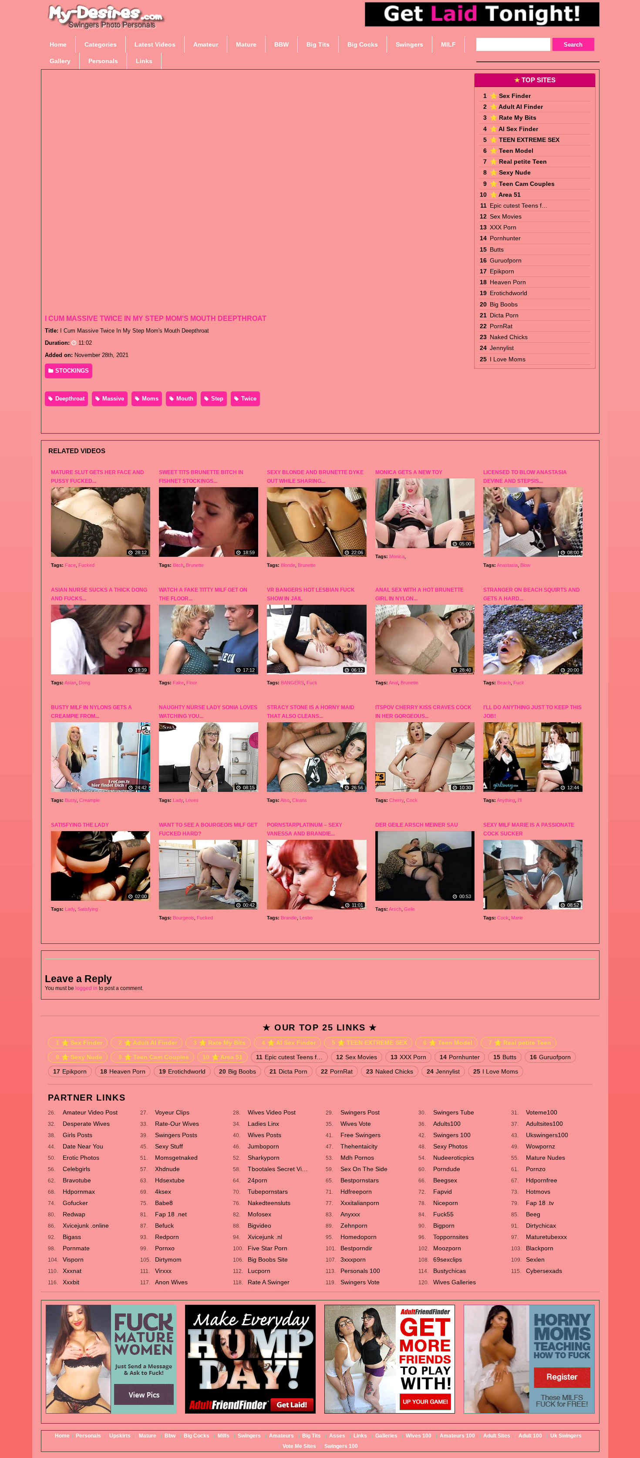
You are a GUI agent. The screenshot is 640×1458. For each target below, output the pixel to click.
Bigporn (444, 1225)
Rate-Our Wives (177, 1123)
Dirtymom (168, 1259)
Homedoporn (358, 1236)
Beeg (533, 1214)
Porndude (446, 1168)
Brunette (195, 565)
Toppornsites (450, 1236)
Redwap (74, 1214)
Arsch (395, 909)
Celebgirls (76, 1168)
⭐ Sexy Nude (510, 172)
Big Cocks (196, 1436)
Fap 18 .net (171, 1214)
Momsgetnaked (176, 1157)
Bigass (72, 1236)
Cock (412, 800)
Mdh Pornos (357, 1157)
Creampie (89, 800)
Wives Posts (264, 1134)
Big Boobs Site (268, 1259)
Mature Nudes (545, 1157)
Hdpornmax (79, 1191)
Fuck (312, 682)
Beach (504, 682)
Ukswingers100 (547, 1134)
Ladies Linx (263, 1123)
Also (285, 800)
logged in (86, 988)
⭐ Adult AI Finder (516, 106)
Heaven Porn (508, 282)
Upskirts (120, 1436)
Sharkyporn (264, 1157)
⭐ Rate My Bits (513, 117)
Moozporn (447, 1248)
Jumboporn (263, 1146)
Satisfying (87, 909)
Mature (147, 1436)
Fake (178, 682)
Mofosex (259, 1214)
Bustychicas (449, 1270)
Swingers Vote (360, 1282)
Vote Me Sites (299, 1446)
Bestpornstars (359, 1180)
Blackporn (539, 1248)
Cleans (299, 800)
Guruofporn (506, 260)
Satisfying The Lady (80, 825)
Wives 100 (418, 1436)
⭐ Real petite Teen (518, 161)
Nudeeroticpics (453, 1157)
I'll (520, 800)
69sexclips (447, 1259)
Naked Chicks (509, 336)
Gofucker (75, 1202)
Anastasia (507, 565)
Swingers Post (360, 1112)
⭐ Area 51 (505, 194)
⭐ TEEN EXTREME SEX (524, 139)
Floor (191, 682)
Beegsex (445, 1180)
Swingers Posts (176, 1134)
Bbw (170, 1436)
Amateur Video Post (90, 1112)
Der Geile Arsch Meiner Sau (416, 825)
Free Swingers (360, 1134)
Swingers (249, 1436)
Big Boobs (504, 304)
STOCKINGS (71, 370)
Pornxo (165, 1248)
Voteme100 (541, 1112)
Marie (517, 917)
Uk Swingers (566, 1436)
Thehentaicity (358, 1146)
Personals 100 (360, 1270)
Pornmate (76, 1248)
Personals (88, 1436)
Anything (506, 800)
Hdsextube (170, 1180)
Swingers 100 (452, 1134)
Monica (396, 556)
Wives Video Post (272, 1112)
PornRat (501, 326)
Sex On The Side (363, 1168)
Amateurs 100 (457, 1436)
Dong (84, 682)
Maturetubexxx (546, 1236)
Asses (337, 1436)
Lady (178, 800)
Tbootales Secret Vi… (278, 1168)
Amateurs (281, 1436)
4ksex (163, 1191)
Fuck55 (443, 1214)
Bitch (178, 565)
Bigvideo (259, 1225)
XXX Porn (503, 227)
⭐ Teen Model (511, 150)
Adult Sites (496, 1436)
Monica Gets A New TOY (408, 472)
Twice (247, 398)
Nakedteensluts (269, 1202)
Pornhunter (505, 238)
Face (70, 565)
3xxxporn (353, 1259)
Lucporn (259, 1270)
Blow (525, 565)
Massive (112, 398)
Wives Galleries (454, 1282)
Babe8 (164, 1202)
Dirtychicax (541, 1225)
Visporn (73, 1259)
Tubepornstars (268, 1191)
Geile (409, 909)
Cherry (396, 800)
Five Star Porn (267, 1248)
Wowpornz (540, 1146)
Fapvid (442, 1191)
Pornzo (536, 1168)
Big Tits (311, 1436)
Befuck (164, 1225)
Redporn (167, 1236)
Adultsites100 (544, 1123)
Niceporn (445, 1202)
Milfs (223, 1436)
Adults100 (447, 1123)
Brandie (289, 917)
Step (216, 398)
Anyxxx (350, 1214)
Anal (393, 682)
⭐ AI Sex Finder (514, 128)
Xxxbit (71, 1282)
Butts (497, 249)
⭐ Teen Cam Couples (522, 183)
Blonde (288, 565)
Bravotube (77, 1180)
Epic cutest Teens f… (519, 205)
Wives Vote (355, 1123)
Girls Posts (77, 1134)
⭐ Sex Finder (510, 95)
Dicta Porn (504, 315)
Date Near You (83, 1146)
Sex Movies (506, 216)
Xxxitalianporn (359, 1202)
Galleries (386, 1436)
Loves (192, 800)
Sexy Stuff (169, 1146)
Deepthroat (69, 398)
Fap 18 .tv (540, 1202)
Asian (70, 682)
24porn (257, 1180)
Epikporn (502, 271)
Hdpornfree (541, 1180)
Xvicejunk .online (86, 1225)
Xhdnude (167, 1168)
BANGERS (292, 682)
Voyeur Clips (172, 1112)
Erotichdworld (508, 293)
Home (62, 1436)
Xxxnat (72, 1270)
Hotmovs (538, 1191)
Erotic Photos (81, 1157)
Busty (71, 800)
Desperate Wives (86, 1123)
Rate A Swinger (269, 1282)
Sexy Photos (450, 1146)
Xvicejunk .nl (265, 1236)
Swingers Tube (453, 1112)
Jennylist (502, 347)
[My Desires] (106, 26)
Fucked (86, 565)
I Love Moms (507, 359)
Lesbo (306, 917)
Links (360, 1436)
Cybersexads (544, 1270)
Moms (149, 398)
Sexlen (535, 1259)
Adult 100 (530, 1436)
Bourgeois (183, 917)
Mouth (184, 398)
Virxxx (163, 1270)
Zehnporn (353, 1225)
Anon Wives (171, 1282)
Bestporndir (356, 1248)
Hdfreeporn (356, 1191)
